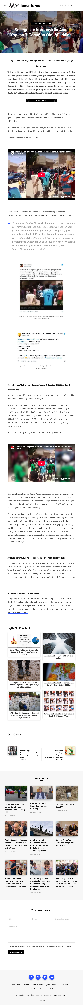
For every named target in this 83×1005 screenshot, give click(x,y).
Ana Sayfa (16, 985)
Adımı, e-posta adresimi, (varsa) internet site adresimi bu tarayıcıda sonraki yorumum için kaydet (41, 946)
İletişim (50, 988)
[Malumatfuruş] (24, 5)
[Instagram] (44, 977)
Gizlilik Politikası (37, 988)
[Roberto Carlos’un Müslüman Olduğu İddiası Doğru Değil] (67, 828)
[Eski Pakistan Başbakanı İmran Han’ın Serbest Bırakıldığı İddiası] (41, 792)
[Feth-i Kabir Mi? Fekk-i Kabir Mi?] (67, 793)
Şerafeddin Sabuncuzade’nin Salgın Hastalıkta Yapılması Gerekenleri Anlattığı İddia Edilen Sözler (54, 755)
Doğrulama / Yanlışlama (41, 23)
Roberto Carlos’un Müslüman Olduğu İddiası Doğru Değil (66, 842)
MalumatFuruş (61, 995)
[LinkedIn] (17, 734)
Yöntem (65, 985)
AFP (9, 494)
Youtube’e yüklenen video (19, 415)
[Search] (77, 6)
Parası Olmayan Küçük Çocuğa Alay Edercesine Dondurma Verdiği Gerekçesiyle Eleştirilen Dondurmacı (40, 883)
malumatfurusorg (31, 41)
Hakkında (26, 985)
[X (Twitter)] (38, 977)
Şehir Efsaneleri (52, 985)
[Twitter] (13, 734)
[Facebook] (9, 734)
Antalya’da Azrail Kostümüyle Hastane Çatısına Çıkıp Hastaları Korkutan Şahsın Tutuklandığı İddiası (39, 845)
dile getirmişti (27, 566)
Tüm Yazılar (38, 985)
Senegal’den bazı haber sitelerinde (23, 405)
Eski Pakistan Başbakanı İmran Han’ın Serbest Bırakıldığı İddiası (40, 806)
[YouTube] (51, 977)
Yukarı (42, 1001)
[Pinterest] (20, 734)
